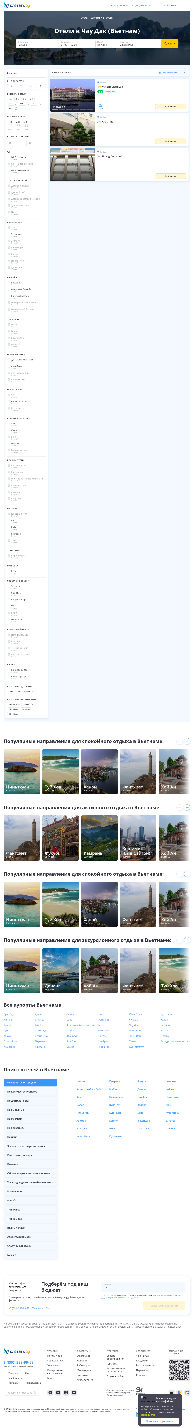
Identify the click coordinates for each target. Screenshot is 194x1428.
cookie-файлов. (148, 1414)
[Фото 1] (55, 109)
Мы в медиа (84, 1370)
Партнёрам (142, 1370)
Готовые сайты (115, 1376)
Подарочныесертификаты (55, 1372)
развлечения (15, 1191)
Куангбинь (135, 1014)
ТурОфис (112, 1363)
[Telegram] (50, 1393)
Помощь (13, 1382)
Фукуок (133, 1019)
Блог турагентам (146, 1365)
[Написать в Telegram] (155, 5)
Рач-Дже (72, 1041)
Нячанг (8, 1019)
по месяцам (14, 1118)
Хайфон (165, 1025)
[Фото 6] (90, 109)
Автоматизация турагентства (116, 1370)
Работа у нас (84, 1365)
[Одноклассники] (66, 1393)
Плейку (165, 1035)
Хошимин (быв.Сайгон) (80, 1025)
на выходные (15, 1109)
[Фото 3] (69, 109)
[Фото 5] (83, 109)
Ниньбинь (104, 1046)
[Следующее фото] (92, 95)
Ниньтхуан (104, 1030)
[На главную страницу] (19, 5)
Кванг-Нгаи (41, 1035)
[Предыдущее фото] (52, 95)
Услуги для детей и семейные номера (30, 1182)
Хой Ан (39, 1025)
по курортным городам (21, 1082)
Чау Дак (133, 1025)
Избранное (170, 5)
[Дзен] (74, 1393)
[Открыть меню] (181, 5)
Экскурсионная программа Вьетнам (175, 1041)
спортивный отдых (19, 1246)
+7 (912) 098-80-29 (141, 5)
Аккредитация (85, 1379)
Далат (38, 1014)
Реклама (141, 1375)
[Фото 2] (62, 109)
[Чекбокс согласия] (103, 1297)
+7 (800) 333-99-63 (19, 1308)
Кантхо (102, 1014)
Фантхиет (103, 1019)
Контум (102, 1035)
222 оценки (110, 91)
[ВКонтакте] (58, 1393)
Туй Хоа (8, 1030)
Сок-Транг (104, 1041)
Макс (49, 1308)
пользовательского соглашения (98, 1409)
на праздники (15, 1128)
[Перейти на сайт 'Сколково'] (141, 1392)
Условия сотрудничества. (51, 1411)
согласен (112, 1295)
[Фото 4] (76, 109)
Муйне (70, 1046)
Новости (82, 1360)
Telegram (37, 1308)
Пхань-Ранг (10, 1041)
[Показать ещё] (187, 741)
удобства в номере (19, 1236)
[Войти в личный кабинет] (188, 5)
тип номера (14, 1218)
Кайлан (71, 1030)
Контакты (82, 1375)
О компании (84, 1355)
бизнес (11, 1255)
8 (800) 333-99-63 (119, 5)
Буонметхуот (136, 1046)
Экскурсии (53, 1365)
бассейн (12, 1200)
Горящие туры (55, 1360)
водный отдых (16, 1227)
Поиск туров (54, 1355)
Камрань (40, 1046)
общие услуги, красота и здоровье (28, 1173)
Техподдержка (33, 1382)
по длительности (18, 1100)
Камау (7, 1035)
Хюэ (100, 1025)
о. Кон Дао (41, 1030)
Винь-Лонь (135, 1030)
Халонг (165, 1019)
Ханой (7, 1025)
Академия (142, 1360)
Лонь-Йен (135, 1035)
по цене (12, 1137)
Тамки (133, 1041)
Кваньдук (72, 1035)
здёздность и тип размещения (26, 1146)
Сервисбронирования (115, 1357)
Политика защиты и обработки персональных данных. (87, 1411)
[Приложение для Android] (179, 1393)
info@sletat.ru (15, 1378)
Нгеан (164, 1030)
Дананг (71, 1014)
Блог (50, 1378)
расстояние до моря (19, 1155)
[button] (142, 95)
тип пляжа (13, 1209)
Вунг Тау (8, 1014)
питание (12, 1164)
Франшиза (142, 1355)
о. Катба (40, 1019)
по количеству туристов (22, 1091)
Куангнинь (10, 1046)
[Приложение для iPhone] (172, 1393)
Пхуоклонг (41, 1041)
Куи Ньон (166, 1014)
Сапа (69, 1019)
